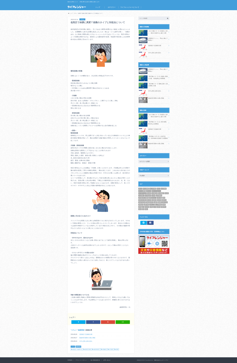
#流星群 (154, 200)
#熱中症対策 (142, 202)
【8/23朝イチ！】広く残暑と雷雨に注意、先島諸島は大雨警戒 (158, 77)
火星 (155, 206)
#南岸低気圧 (96, 349)
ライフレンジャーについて (129, 7)
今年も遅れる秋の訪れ (85, 341)
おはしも (152, 204)
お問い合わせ (106, 360)
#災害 (159, 200)
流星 (151, 206)
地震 (164, 204)
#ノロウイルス (142, 193)
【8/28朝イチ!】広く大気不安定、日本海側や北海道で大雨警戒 (158, 137)
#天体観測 (159, 195)
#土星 (166, 193)
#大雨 (153, 195)
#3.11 (140, 188)
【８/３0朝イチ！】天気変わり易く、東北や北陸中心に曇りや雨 (157, 32)
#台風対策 (154, 193)
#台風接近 (161, 193)
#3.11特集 (145, 188)
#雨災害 (141, 204)
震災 (146, 209)
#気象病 (104, 349)
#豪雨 (155, 202)
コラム (73, 330)
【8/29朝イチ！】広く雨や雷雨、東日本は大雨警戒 (158, 123)
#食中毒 (146, 204)
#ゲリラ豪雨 (142, 191)
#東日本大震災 (142, 200)
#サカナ (149, 191)
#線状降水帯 (150, 202)
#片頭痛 (111, 349)
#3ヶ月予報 (153, 188)
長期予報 (163, 206)
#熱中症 (164, 200)
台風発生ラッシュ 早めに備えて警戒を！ (158, 39)
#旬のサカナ (153, 197)
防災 (140, 209)
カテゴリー (112, 7)
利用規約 (70, 360)
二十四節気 (158, 204)
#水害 (149, 200)
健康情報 (81, 330)
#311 (158, 188)
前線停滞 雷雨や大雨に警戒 (87, 337)
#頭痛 (117, 349)
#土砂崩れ (141, 195)
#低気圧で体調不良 (77, 349)
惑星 (140, 206)
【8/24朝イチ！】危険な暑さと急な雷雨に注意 (158, 84)
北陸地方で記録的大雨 (85, 334)
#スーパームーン (156, 191)
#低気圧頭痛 (88, 349)
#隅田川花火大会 (163, 202)
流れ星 (146, 206)
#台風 (149, 193)
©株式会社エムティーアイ (161, 360)
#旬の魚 (159, 197)
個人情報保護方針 (95, 360)
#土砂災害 (148, 195)
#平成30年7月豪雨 (143, 197)
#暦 (164, 197)
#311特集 (163, 188)
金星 (158, 206)
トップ (97, 7)
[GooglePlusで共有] (108, 322)
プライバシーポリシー (81, 360)
